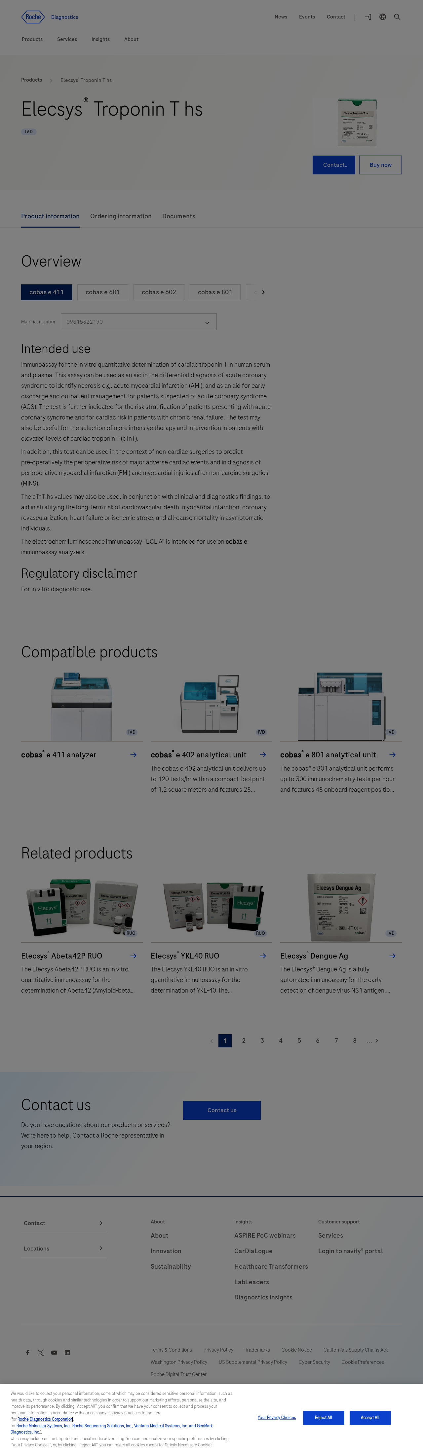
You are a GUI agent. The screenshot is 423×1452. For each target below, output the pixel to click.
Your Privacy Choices (277, 1418)
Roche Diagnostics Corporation (45, 1419)
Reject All (323, 1418)
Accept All (370, 1418)
